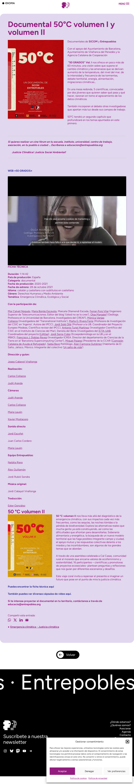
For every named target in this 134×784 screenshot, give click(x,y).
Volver (70, 655)
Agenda (126, 731)
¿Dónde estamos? (120, 721)
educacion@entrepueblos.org (85, 145)
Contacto (125, 735)
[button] (127, 741)
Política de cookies (78, 778)
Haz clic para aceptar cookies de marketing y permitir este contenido (67, 221)
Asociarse (125, 728)
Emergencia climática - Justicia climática (34, 626)
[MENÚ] (67, 8)
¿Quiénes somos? (120, 725)
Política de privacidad (97, 778)
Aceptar (62, 771)
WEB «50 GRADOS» (20, 170)
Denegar (89, 771)
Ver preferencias (116, 771)
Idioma (10, 3)
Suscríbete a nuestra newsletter (25, 739)
